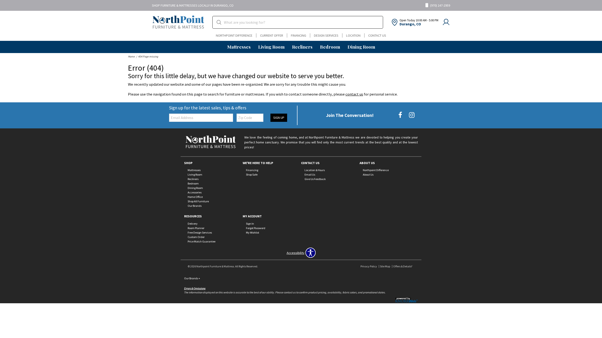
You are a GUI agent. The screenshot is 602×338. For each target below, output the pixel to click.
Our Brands (195, 205)
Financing (298, 35)
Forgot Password (255, 228)
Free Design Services (200, 232)
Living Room (271, 47)
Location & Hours (315, 170)
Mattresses (239, 47)
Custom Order (196, 237)
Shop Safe (251, 174)
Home (131, 56)
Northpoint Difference (234, 35)
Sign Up (278, 117)
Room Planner (196, 228)
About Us (368, 174)
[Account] (446, 22)
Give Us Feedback (315, 179)
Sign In (250, 223)
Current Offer (271, 35)
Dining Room (361, 47)
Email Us (310, 174)
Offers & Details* (402, 266)
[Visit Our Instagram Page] (412, 115)
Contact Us (377, 35)
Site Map (385, 266)
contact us (354, 94)
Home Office (195, 197)
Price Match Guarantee (201, 241)
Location (353, 35)
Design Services (326, 35)
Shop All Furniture (198, 201)
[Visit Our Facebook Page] (400, 115)
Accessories (195, 192)
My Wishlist (252, 232)
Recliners (302, 47)
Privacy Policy (368, 266)
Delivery (193, 223)
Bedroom (330, 47)
